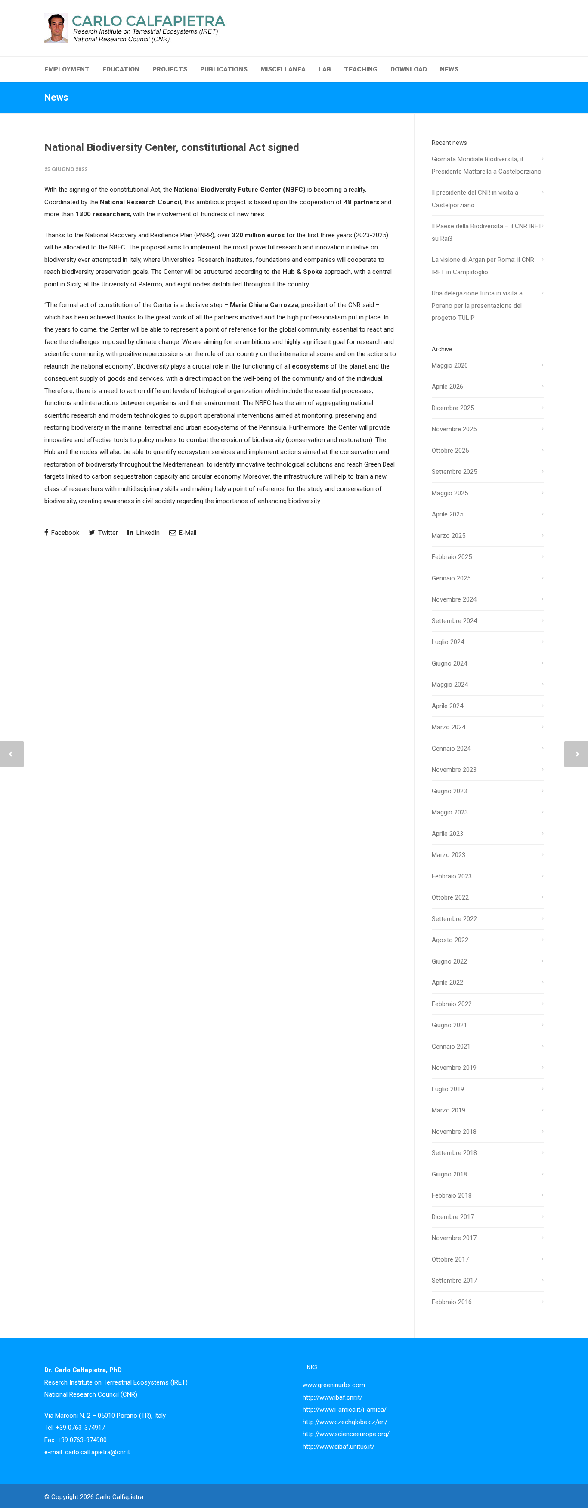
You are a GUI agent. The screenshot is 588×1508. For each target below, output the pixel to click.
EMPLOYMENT (67, 69)
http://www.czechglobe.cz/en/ (345, 1422)
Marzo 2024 (448, 727)
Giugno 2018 (449, 1174)
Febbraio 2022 (452, 1004)
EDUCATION (120, 69)
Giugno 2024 (449, 663)
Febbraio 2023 (452, 876)
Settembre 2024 (454, 621)
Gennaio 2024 (451, 748)
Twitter (107, 533)
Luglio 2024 (448, 642)
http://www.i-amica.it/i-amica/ (345, 1409)
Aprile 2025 (447, 514)
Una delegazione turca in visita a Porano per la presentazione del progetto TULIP (477, 305)
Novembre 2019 (454, 1068)
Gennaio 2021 (451, 1046)
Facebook (64, 533)
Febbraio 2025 (452, 557)
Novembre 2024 (454, 599)
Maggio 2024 (450, 684)
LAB (325, 69)
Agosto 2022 (450, 940)
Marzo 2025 (448, 536)
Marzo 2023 (448, 855)
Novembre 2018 (454, 1132)
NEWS (449, 69)
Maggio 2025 (450, 493)
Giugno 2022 (449, 961)
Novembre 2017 (454, 1238)
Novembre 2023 (454, 770)
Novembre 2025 (454, 429)
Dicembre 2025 (453, 408)
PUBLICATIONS (224, 69)
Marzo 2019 (448, 1110)
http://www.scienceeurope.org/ (346, 1434)
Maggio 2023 (450, 812)
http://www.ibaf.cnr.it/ (332, 1397)
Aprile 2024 (447, 706)
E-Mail (186, 533)
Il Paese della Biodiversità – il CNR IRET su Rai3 (487, 232)
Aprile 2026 (447, 386)
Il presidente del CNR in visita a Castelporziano (475, 199)
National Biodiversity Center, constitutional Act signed (171, 147)
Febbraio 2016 (452, 1302)
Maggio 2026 (450, 365)
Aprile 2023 (447, 834)
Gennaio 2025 (451, 578)
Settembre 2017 (454, 1280)
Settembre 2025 (454, 472)
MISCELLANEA (283, 69)
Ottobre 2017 (450, 1259)
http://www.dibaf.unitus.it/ (338, 1446)
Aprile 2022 (447, 982)
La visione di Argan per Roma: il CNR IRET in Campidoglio (483, 266)
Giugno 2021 (449, 1025)
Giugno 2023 (449, 791)
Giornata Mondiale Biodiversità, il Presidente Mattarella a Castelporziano (487, 165)
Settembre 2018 (454, 1153)
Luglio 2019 (448, 1089)
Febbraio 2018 (452, 1195)
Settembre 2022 (454, 919)
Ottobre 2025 (450, 451)
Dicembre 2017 (453, 1217)
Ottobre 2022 (450, 897)
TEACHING (361, 69)
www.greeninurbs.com (334, 1385)
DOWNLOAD (408, 69)
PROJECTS (169, 69)
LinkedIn (147, 533)
